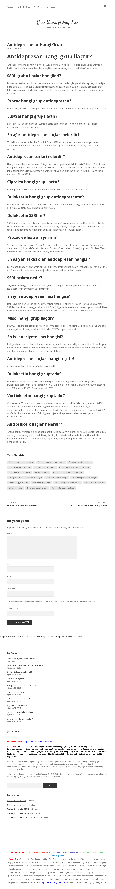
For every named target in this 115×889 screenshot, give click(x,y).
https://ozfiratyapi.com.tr (43, 636)
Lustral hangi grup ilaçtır (18, 483)
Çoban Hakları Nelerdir (16, 801)
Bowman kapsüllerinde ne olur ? (20, 719)
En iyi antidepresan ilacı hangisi (84, 477)
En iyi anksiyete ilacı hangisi (56, 477)
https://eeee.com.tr (66, 636)
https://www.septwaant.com (14, 636)
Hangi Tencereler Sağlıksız (22, 505)
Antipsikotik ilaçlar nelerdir (19, 467)
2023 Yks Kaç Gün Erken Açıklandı (89, 505)
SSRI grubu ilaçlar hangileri (37, 488)
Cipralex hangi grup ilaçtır (44, 467)
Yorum (9, 533)
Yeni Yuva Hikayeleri (57, 22)
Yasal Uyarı (38, 7)
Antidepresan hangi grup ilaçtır (21, 462)
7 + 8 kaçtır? (12, 608)
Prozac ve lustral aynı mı (94, 483)
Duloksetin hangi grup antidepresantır (74, 467)
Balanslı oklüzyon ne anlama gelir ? (21, 659)
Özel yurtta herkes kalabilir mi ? (19, 672)
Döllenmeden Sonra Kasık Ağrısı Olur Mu (23, 817)
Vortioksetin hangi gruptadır (63, 488)
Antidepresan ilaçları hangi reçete (51, 462)
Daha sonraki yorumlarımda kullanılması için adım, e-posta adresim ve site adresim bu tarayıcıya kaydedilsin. (54, 602)
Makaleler (19, 455)
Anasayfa (10, 7)
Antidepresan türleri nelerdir (80, 462)
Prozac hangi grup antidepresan (67, 483)
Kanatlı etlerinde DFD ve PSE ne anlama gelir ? (25, 665)
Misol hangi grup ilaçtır (41, 483)
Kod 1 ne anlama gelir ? (16, 692)
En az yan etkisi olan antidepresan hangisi (25, 477)
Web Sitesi (11, 589)
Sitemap (80, 636)
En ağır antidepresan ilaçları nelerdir (67, 472)
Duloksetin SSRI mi (41, 472)
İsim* (9, 564)
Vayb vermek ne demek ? (17, 705)
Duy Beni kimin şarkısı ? (16, 679)
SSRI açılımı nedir (15, 488)
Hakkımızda (50, 7)
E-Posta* (10, 576)
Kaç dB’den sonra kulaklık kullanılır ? (21, 712)
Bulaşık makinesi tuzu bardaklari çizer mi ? (23, 699)
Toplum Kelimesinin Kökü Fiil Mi (19, 809)
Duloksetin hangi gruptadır (19, 472)
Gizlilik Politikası (24, 7)
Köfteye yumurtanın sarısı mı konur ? (21, 685)
